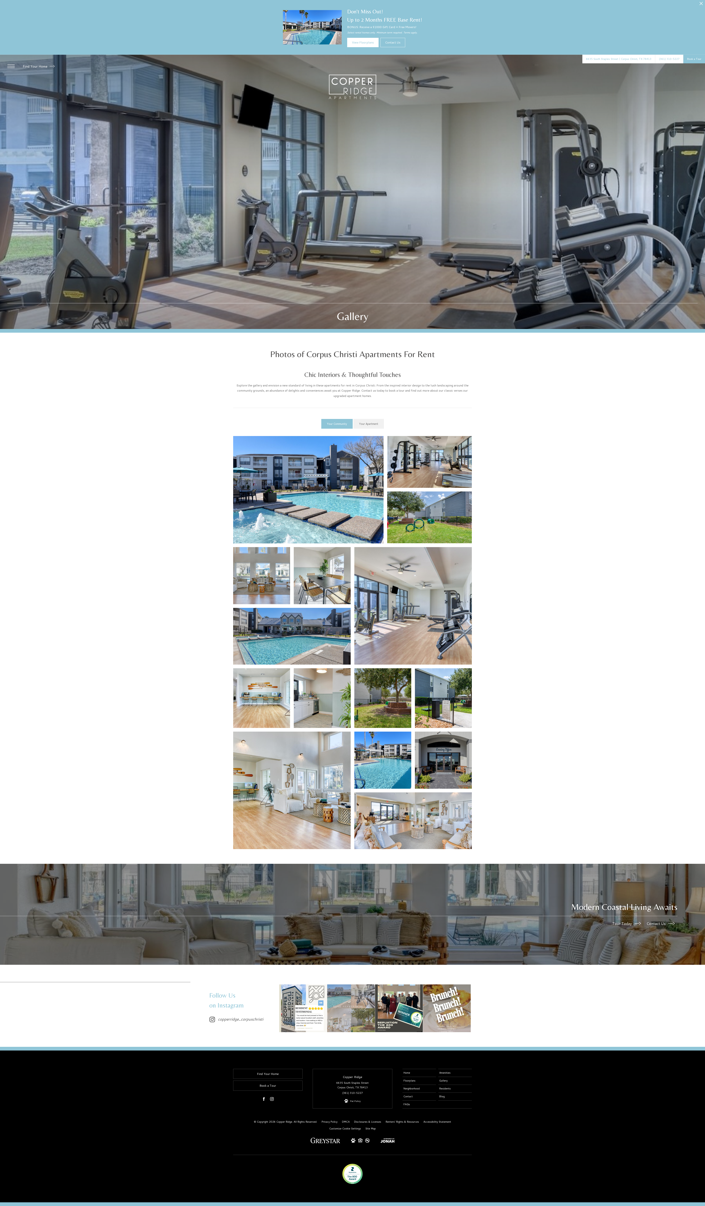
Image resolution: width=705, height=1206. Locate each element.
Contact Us (656, 923)
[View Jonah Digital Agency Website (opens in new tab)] (388, 1141)
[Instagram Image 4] (447, 1008)
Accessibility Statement (437, 1122)
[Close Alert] (701, 4)
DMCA (346, 1122)
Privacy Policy (329, 1122)
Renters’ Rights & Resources (402, 1122)
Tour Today (622, 923)
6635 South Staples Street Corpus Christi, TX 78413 (352, 1085)
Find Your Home (35, 66)
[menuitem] (419, 1073)
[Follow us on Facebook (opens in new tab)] (264, 1099)
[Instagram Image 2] (351, 1008)
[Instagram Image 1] (303, 1008)
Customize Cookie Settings (345, 1128)
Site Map (370, 1128)
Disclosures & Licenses (367, 1122)
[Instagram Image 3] (399, 1008)
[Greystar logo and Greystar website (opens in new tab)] (325, 1142)
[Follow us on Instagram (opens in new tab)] (272, 1099)
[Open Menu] (11, 66)
